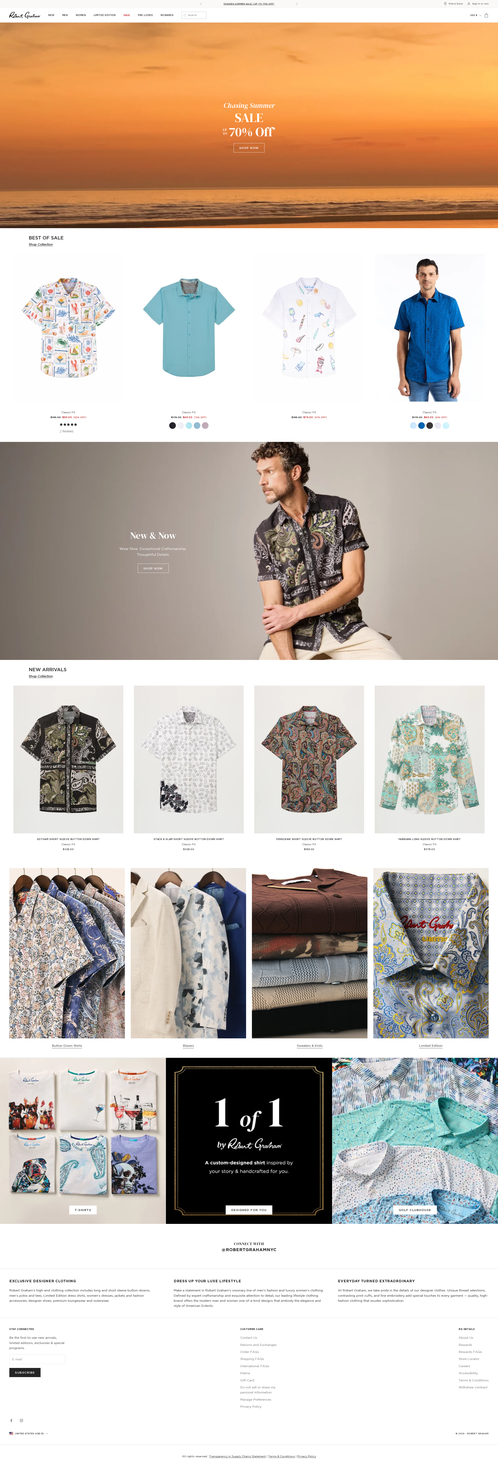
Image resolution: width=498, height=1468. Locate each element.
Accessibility (468, 1373)
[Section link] (249, 125)
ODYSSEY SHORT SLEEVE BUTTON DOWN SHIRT (189, 407)
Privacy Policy (250, 1406)
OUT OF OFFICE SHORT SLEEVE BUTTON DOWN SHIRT (309, 407)
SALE (127, 15)
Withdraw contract (473, 1387)
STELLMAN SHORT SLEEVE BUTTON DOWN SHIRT (429, 407)
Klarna (245, 1373)
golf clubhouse (415, 1209)
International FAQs (254, 1366)
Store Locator (469, 1359)
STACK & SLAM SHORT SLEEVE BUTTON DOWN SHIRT (189, 839)
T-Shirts (83, 1209)
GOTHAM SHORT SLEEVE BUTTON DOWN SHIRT (68, 839)
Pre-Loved (145, 15)
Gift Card (247, 1380)
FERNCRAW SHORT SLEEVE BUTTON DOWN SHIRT (309, 839)
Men (65, 15)
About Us (466, 1337)
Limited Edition (105, 15)
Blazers (188, 1045)
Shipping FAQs (252, 1359)
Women (81, 15)
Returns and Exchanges (258, 1345)
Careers (464, 1366)
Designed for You (249, 1209)
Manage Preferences (255, 1399)
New (51, 15)
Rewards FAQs (470, 1352)
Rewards (167, 15)
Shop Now (249, 147)
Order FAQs (249, 1352)
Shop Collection (41, 244)
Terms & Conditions (474, 1380)
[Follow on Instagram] (21, 1420)
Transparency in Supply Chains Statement (237, 1456)
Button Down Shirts (67, 1045)
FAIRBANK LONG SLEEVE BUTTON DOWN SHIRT (430, 839)
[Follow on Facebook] (11, 1420)
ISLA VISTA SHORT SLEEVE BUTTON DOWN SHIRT (68, 407)
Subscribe (25, 1372)
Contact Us (248, 1337)
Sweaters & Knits (310, 1045)
